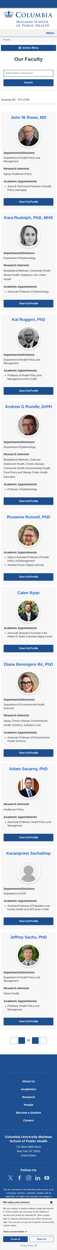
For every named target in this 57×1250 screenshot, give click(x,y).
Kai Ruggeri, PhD (28, 319)
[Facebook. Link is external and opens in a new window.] (19, 1178)
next (35, 1040)
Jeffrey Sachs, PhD (28, 937)
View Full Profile (28, 201)
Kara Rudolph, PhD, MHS (28, 217)
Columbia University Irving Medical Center (28, 4)
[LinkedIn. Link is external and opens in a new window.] (37, 1178)
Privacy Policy (27, 1245)
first (13, 1040)
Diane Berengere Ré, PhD (28, 664)
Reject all (41, 1239)
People (6, 39)
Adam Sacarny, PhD (28, 768)
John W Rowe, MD (28, 117)
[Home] (28, 18)
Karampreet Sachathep (28, 853)
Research (28, 1097)
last (43, 1040)
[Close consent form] (51, 1202)
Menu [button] (50, 33)
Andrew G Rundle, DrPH (28, 406)
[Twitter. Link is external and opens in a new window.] (10, 1178)
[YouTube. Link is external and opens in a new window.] (46, 1178)
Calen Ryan (28, 592)
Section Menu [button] (30, 47)
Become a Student (28, 1112)
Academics (28, 1089)
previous (21, 1040)
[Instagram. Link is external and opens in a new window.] (28, 1178)
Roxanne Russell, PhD (28, 517)
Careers (28, 1120)
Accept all (15, 1239)
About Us (28, 1081)
